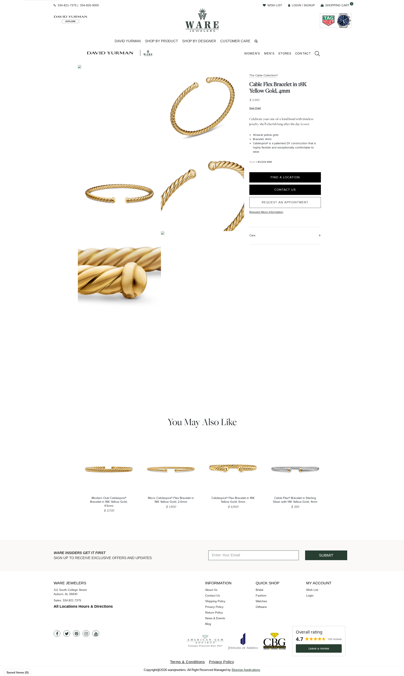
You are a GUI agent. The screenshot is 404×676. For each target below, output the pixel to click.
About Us (211, 589)
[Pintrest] (76, 633)
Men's (269, 53)
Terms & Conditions (187, 662)
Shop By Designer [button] (199, 41)
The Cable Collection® (263, 75)
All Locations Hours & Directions (83, 606)
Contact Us (285, 190)
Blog (208, 624)
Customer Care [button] (235, 41)
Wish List (312, 589)
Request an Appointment (285, 202)
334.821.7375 (72, 600)
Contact (303, 53)
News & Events (215, 618)
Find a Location (285, 177)
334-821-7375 (67, 5)
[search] (315, 54)
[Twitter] (66, 633)
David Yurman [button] (128, 41)
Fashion (261, 595)
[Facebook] (57, 633)
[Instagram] (86, 633)
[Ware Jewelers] (202, 20)
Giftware (261, 607)
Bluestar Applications (246, 670)
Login (310, 595)
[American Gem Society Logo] (205, 641)
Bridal (259, 589)
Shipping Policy (215, 601)
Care (252, 235)
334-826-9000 (89, 5)
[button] (256, 41)
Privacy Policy (214, 607)
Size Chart (255, 108)
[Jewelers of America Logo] (243, 641)
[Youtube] (95, 633)
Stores (284, 53)
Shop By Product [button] (161, 41)
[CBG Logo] (274, 641)
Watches (261, 601)
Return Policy (214, 612)
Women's (252, 53)
